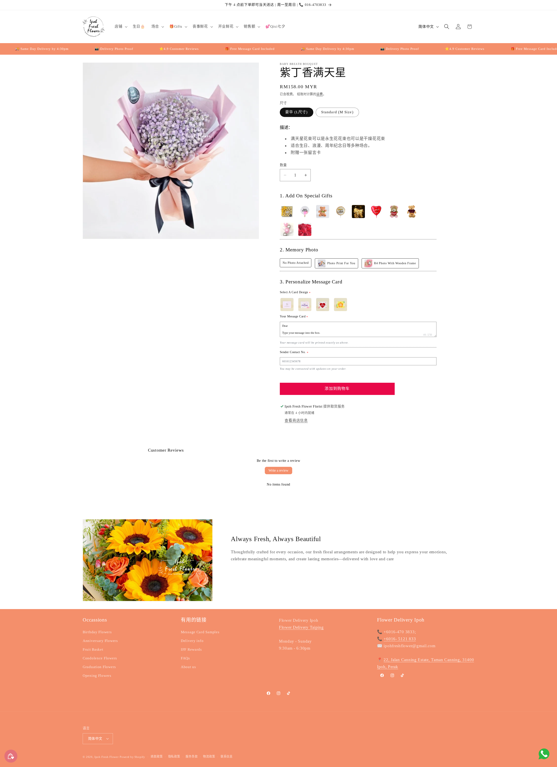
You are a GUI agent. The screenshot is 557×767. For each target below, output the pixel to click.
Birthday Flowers (97, 632)
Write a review (278, 470)
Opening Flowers (97, 676)
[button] (120, 26)
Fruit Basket (93, 649)
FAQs (185, 658)
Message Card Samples (200, 632)
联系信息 (227, 756)
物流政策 (209, 756)
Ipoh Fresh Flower (106, 756)
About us (188, 667)
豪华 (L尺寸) (296, 112)
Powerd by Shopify (132, 756)
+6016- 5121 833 (400, 639)
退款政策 (157, 756)
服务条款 (192, 756)
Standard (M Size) (337, 112)
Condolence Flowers (100, 658)
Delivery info (192, 641)
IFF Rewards (191, 649)
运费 (319, 94)
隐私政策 (174, 756)
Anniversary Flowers (100, 641)
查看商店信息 (296, 420)
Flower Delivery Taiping (301, 627)
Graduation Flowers (99, 667)
